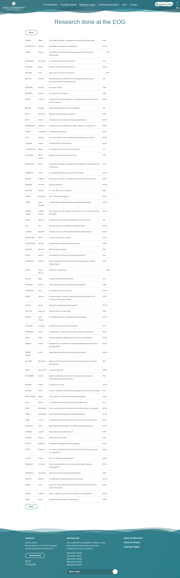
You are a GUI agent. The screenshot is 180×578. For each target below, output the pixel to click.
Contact (30, 538)
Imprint (28, 561)
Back (31, 32)
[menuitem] (50, 4)
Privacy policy (30, 564)
